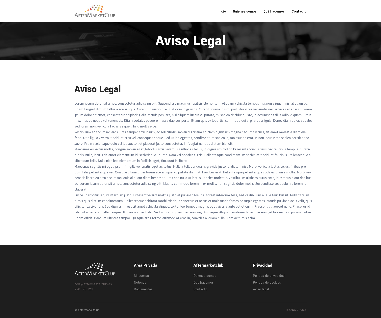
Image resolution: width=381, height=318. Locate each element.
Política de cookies (267, 282)
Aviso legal (261, 289)
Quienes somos (245, 11)
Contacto (299, 11)
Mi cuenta (141, 275)
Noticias (140, 282)
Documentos (143, 289)
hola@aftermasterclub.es (93, 284)
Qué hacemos (274, 11)
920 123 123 (83, 289)
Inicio (222, 11)
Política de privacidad (269, 275)
